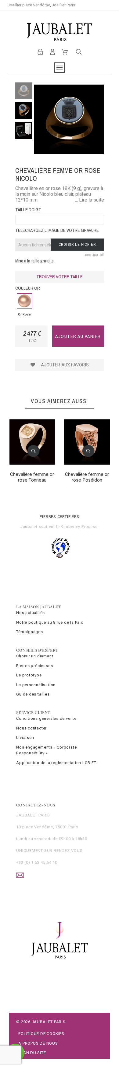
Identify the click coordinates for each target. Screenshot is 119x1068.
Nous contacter (31, 728)
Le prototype (28, 675)
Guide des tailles (32, 694)
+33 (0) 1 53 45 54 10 (36, 862)
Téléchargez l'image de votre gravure (57, 230)
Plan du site (32, 1052)
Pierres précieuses (34, 665)
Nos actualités (30, 612)
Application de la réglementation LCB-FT (56, 762)
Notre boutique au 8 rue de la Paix (49, 622)
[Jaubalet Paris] (60, 32)
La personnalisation (36, 685)
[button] (33, 451)
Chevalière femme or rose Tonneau (32, 477)
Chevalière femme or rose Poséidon (87, 477)
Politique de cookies (41, 1033)
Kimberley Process (79, 526)
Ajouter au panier (78, 336)
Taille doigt (28, 209)
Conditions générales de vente (46, 718)
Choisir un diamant (34, 656)
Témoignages (29, 631)
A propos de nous (38, 1043)
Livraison (25, 737)
